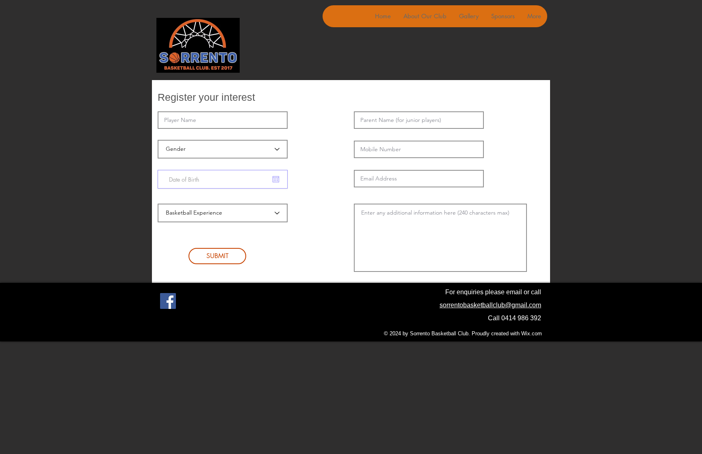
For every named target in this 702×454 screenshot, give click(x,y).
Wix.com (531, 333)
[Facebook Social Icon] (168, 301)
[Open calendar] (276, 179)
